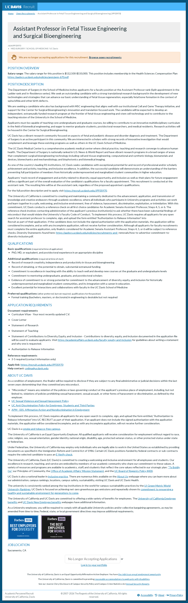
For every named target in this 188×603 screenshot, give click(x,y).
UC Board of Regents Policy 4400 (133, 471)
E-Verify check (64, 454)
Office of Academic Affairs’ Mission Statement (77, 471)
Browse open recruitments (105, 57)
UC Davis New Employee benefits (42, 502)
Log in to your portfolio (94, 565)
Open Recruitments (25, 13)
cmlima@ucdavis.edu (36, 368)
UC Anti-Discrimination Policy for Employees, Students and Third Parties (53, 405)
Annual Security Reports (137, 584)
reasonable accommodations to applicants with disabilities (122, 579)
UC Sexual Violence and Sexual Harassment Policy (40, 400)
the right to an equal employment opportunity (139, 574)
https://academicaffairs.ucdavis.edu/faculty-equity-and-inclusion (95, 339)
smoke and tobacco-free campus (41, 428)
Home (11, 13)
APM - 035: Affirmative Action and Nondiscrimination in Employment (51, 409)
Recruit (29, 6)
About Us (122, 476)
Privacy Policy (176, 595)
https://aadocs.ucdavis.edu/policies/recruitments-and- (87, 232)
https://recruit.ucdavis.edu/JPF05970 (85, 190)
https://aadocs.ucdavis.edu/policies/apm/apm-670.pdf (38, 77)
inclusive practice (58, 476)
